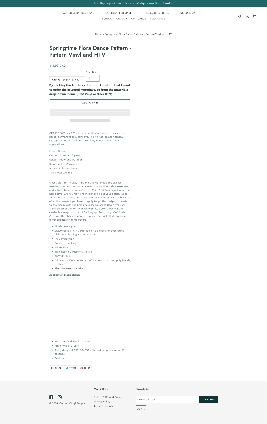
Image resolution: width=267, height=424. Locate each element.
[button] (90, 112)
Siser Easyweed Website (69, 268)
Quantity (91, 72)
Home (98, 34)
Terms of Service (104, 406)
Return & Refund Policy (108, 397)
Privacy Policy (102, 401)
